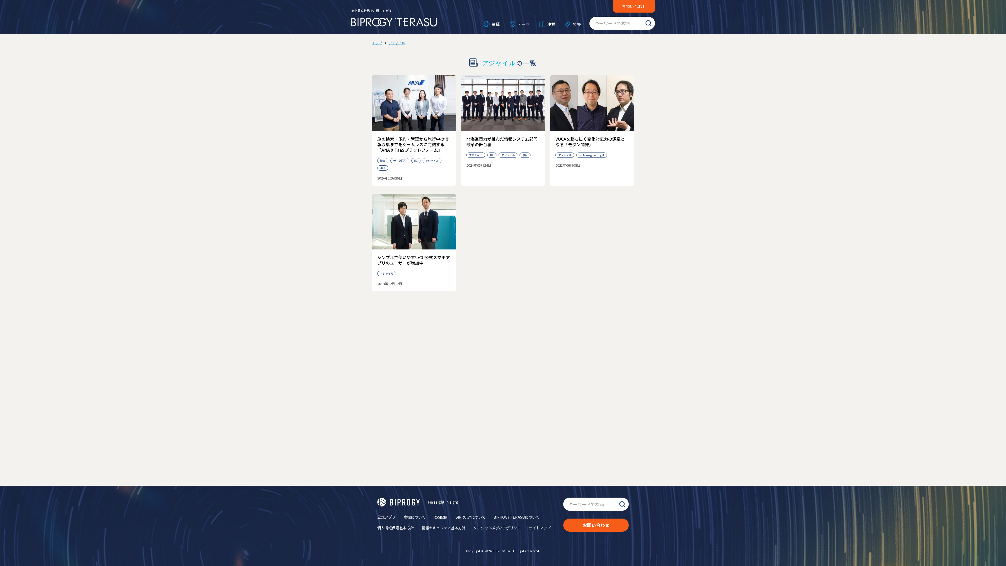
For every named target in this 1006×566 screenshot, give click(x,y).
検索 (648, 23)
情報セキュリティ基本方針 (444, 527)
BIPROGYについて (470, 517)
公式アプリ (386, 517)
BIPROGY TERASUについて (516, 517)
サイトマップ (540, 527)
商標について (414, 517)
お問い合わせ (634, 6)
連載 (551, 24)
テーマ (523, 24)
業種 (495, 24)
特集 (577, 24)
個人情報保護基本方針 (395, 527)
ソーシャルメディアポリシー (497, 527)
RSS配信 (440, 517)
